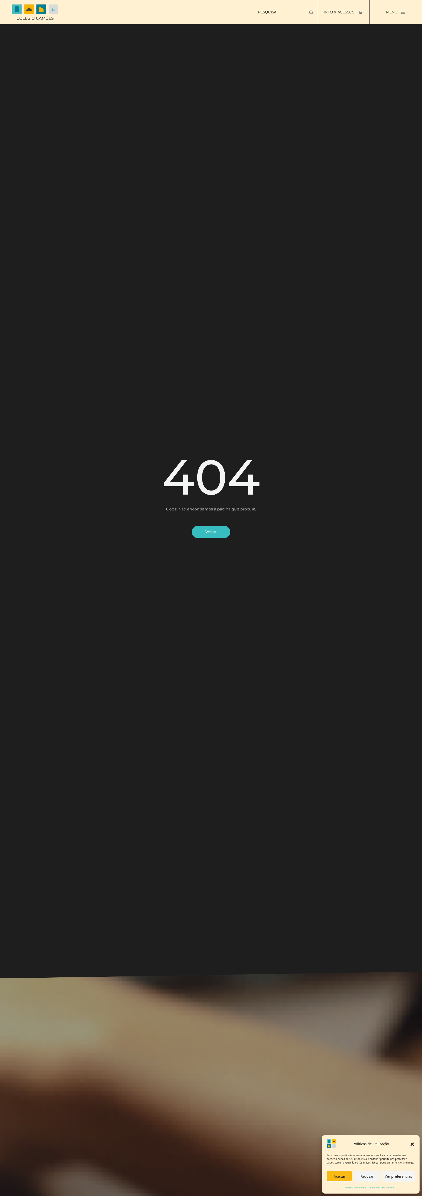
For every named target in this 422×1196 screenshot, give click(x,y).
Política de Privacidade (381, 1187)
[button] (412, 1143)
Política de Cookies (355, 1187)
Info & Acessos (339, 12)
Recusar (367, 1176)
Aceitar (339, 1176)
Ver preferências (398, 1176)
